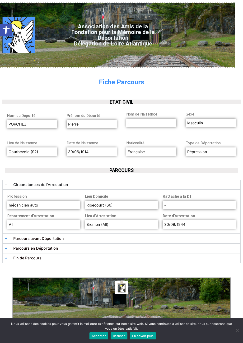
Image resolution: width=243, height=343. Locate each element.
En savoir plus (143, 336)
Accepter (99, 336)
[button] (6, 30)
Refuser (119, 336)
